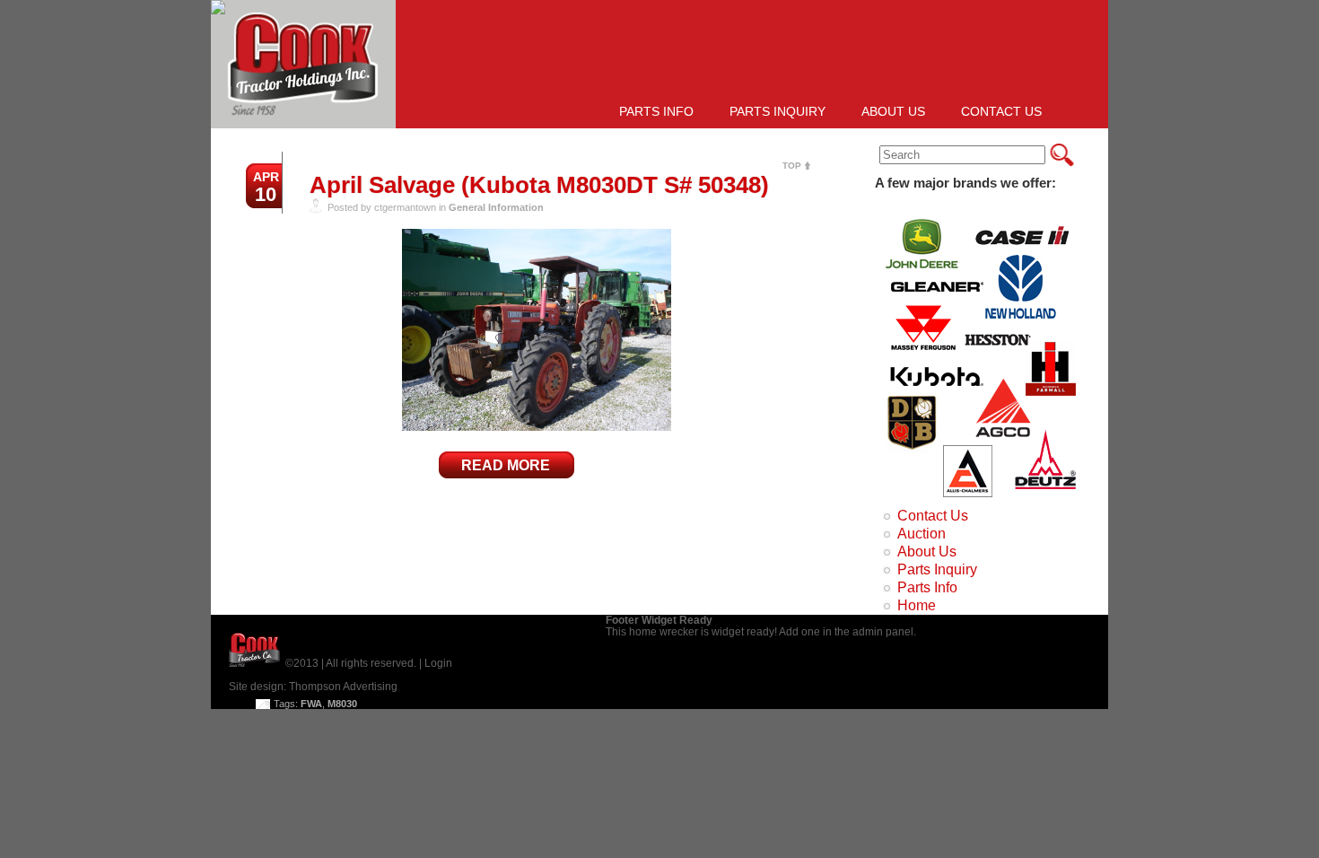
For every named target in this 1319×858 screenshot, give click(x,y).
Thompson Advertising (343, 686)
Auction (921, 533)
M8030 (342, 703)
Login (438, 663)
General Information (496, 207)
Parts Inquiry (777, 111)
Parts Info (656, 111)
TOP (791, 166)
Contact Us (1001, 111)
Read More (505, 465)
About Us (893, 111)
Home (916, 605)
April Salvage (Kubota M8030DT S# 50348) (539, 184)
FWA (311, 703)
